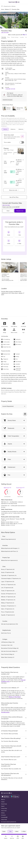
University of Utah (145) (6, 645)
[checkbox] (8, 233)
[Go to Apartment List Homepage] (14, 2)
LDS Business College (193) (7, 642)
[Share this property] (26, 31)
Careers (2, 801)
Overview (3, 37)
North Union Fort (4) (6, 633)
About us (3, 799)
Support (2, 806)
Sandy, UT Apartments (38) (7, 572)
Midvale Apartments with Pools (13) (9, 551)
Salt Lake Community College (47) (9, 651)
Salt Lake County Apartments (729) (9, 624)
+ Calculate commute (10, 89)
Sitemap (3, 812)
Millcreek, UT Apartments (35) (8, 596)
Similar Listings (14, 37)
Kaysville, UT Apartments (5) (8, 615)
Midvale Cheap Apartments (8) (8, 539)
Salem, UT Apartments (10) (7, 609)
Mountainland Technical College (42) (10, 648)
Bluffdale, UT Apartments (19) (8, 599)
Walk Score (7, 487)
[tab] (5, 129)
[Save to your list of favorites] (25, 14)
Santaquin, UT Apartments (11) (8, 606)
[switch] (21, 142)
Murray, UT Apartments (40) (7, 569)
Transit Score (19, 487)
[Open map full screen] (25, 414)
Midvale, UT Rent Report (15, 696)
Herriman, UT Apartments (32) (8, 584)
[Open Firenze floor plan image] (20, 151)
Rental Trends (4, 804)
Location (22, 37)
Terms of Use (3, 810)
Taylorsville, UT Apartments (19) (8, 575)
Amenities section (5, 712)
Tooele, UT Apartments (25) (7, 590)
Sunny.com (3, 815)
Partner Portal (4, 819)
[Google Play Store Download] (15, 797)
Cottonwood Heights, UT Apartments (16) (11, 578)
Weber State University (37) (7, 657)
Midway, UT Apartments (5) (7, 603)
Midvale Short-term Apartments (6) (9, 560)
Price (8, 37)
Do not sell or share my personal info (8, 821)
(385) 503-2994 (5, 32)
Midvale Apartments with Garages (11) (10, 548)
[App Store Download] (5, 797)
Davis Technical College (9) (7, 654)
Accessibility (3, 817)
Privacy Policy (4, 808)
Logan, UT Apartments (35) (7, 581)
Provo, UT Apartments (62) (7, 612)
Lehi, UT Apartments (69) (7, 587)
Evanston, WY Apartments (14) (8, 593)
